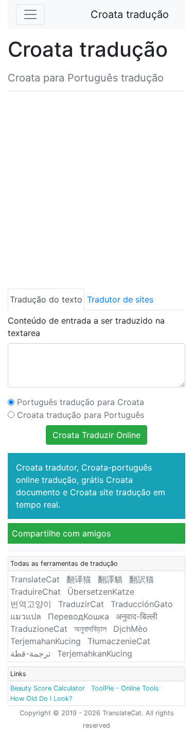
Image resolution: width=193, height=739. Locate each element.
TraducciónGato (142, 604)
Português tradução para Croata (80, 402)
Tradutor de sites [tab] (120, 299)
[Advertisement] (96, 187)
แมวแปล (25, 616)
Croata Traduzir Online (96, 435)
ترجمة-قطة (30, 653)
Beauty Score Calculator (47, 688)
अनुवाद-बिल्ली (136, 616)
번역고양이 (30, 604)
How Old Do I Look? (41, 698)
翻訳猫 (141, 579)
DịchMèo (130, 629)
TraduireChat (35, 591)
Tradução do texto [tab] (46, 299)
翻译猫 (78, 579)
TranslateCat (35, 579)
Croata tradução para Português (80, 415)
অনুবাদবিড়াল (90, 629)
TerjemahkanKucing (94, 653)
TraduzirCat (81, 604)
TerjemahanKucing (45, 641)
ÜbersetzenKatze (100, 591)
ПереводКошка (78, 616)
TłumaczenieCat (118, 641)
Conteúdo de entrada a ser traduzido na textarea (86, 326)
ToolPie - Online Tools (125, 688)
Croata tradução (130, 14)
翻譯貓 (110, 579)
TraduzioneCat (38, 629)
